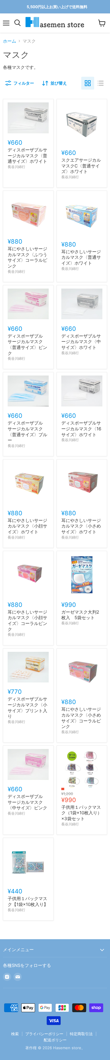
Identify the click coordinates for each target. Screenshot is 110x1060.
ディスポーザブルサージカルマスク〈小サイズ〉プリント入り (27, 707)
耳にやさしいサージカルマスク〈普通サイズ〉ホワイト (81, 257)
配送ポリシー (55, 1040)
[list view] (100, 83)
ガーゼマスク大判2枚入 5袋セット (80, 615)
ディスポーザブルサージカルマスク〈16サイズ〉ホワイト (81, 428)
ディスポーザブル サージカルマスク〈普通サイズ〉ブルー (27, 431)
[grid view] (87, 83)
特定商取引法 (81, 1033)
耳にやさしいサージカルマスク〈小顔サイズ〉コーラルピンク (27, 620)
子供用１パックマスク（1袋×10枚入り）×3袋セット (81, 812)
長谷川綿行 (16, 167)
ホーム (9, 41)
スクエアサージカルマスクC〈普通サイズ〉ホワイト (81, 165)
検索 (15, 1033)
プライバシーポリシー (44, 1033)
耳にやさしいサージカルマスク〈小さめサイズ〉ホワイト (81, 526)
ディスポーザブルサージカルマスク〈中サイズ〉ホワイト (81, 341)
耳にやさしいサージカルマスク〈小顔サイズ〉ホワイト (27, 526)
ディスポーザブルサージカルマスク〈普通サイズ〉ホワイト (27, 155)
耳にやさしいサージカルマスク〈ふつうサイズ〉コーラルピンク (27, 257)
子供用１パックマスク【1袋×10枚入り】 (28, 901)
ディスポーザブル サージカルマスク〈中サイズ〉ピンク (27, 802)
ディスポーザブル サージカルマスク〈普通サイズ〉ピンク (27, 344)
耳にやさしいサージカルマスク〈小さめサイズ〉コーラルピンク (81, 717)
